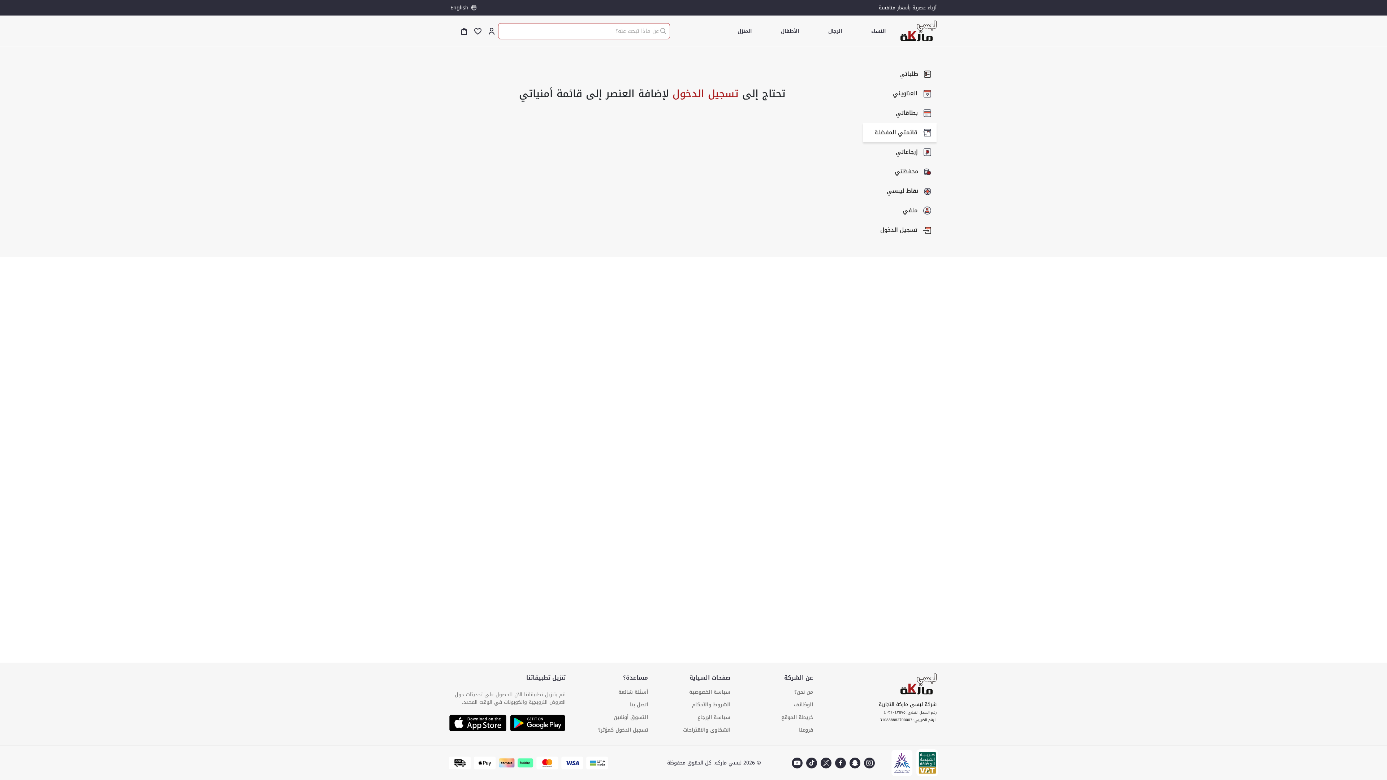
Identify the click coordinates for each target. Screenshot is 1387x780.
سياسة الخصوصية (709, 692)
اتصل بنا (639, 705)
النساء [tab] (878, 31)
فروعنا (806, 730)
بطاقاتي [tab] (907, 112)
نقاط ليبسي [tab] (902, 190)
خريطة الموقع (797, 717)
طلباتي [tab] (908, 73)
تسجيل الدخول (704, 93)
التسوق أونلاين (631, 717)
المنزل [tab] (745, 31)
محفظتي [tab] (906, 171)
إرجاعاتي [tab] (907, 151)
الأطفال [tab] (790, 31)
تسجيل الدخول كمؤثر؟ (623, 730)
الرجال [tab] (835, 31)
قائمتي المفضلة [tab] (895, 132)
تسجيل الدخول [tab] (898, 229)
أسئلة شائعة (633, 692)
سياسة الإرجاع (713, 717)
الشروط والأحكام (711, 705)
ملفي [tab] (910, 210)
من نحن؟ (803, 692)
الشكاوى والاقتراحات (706, 730)
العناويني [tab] (905, 93)
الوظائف (803, 705)
